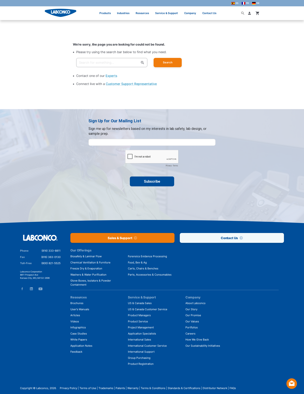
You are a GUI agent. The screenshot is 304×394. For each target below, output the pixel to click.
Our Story (191, 309)
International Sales (139, 339)
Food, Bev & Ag (137, 262)
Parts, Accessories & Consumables (150, 274)
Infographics (78, 327)
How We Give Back (197, 339)
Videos (74, 321)
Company (190, 13)
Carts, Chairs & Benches (143, 268)
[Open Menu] (6, 11)
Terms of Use (88, 388)
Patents (120, 388)
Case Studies (78, 333)
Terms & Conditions (153, 388)
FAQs (233, 388)
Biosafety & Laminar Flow (86, 256)
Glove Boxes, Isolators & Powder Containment (90, 282)
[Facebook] (22, 289)
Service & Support (166, 13)
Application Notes (81, 345)
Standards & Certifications (184, 388)
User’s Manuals (79, 309)
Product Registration (141, 363)
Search (168, 62)
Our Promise (193, 315)
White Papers (78, 339)
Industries (123, 13)
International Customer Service (147, 345)
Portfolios (191, 327)
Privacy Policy (68, 388)
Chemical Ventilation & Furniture (90, 262)
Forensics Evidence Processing (147, 256)
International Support (141, 351)
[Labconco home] (40, 238)
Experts (111, 76)
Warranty (132, 388)
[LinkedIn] (31, 289)
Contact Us (209, 13)
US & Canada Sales (140, 303)
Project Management (141, 327)
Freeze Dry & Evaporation (86, 268)
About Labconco (195, 303)
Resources (142, 13)
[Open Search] (243, 13)
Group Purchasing (139, 358)
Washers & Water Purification (88, 274)
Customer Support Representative (131, 84)
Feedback (76, 351)
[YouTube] (40, 289)
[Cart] (257, 13)
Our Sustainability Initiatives (202, 345)
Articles (75, 315)
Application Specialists (142, 333)
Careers (190, 333)
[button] (250, 13)
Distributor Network (215, 388)
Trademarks (106, 388)
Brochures (76, 303)
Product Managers (139, 315)
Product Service (138, 321)
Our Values (192, 321)
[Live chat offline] (291, 388)
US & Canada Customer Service (147, 309)
